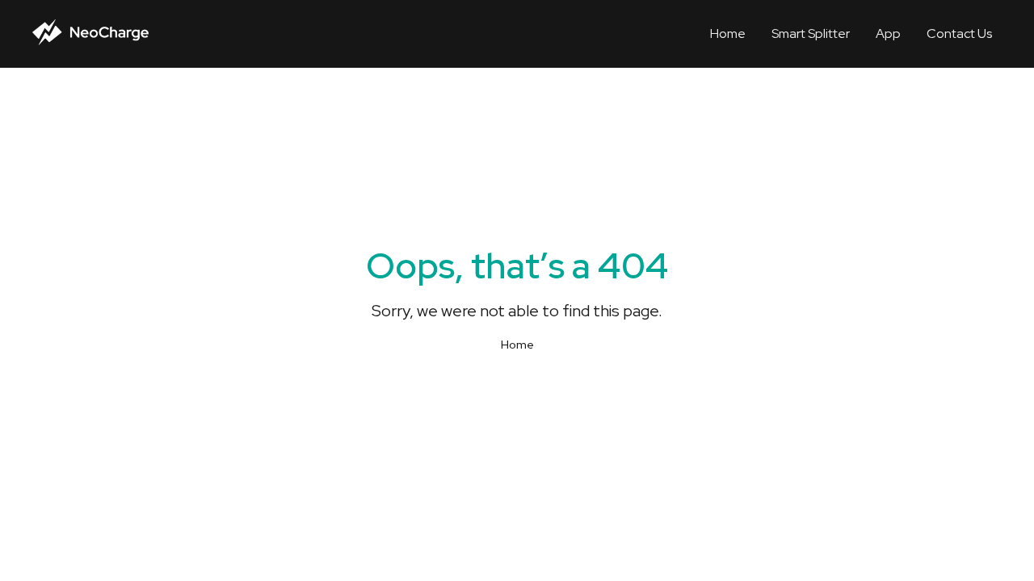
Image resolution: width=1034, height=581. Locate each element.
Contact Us (959, 33)
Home (728, 33)
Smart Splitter (810, 33)
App (888, 33)
